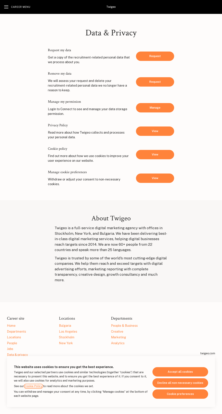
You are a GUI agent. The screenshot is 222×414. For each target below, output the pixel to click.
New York (66, 343)
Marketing (118, 337)
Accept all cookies (180, 371)
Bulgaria (65, 325)
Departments (16, 331)
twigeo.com (207, 353)
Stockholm (66, 337)
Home (11, 325)
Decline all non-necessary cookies (180, 383)
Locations (14, 337)
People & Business (124, 325)
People (12, 343)
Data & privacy (17, 355)
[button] (155, 178)
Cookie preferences (180, 394)
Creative (117, 331)
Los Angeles (68, 331)
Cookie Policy (33, 386)
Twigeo (111, 7)
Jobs (10, 349)
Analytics (118, 343)
